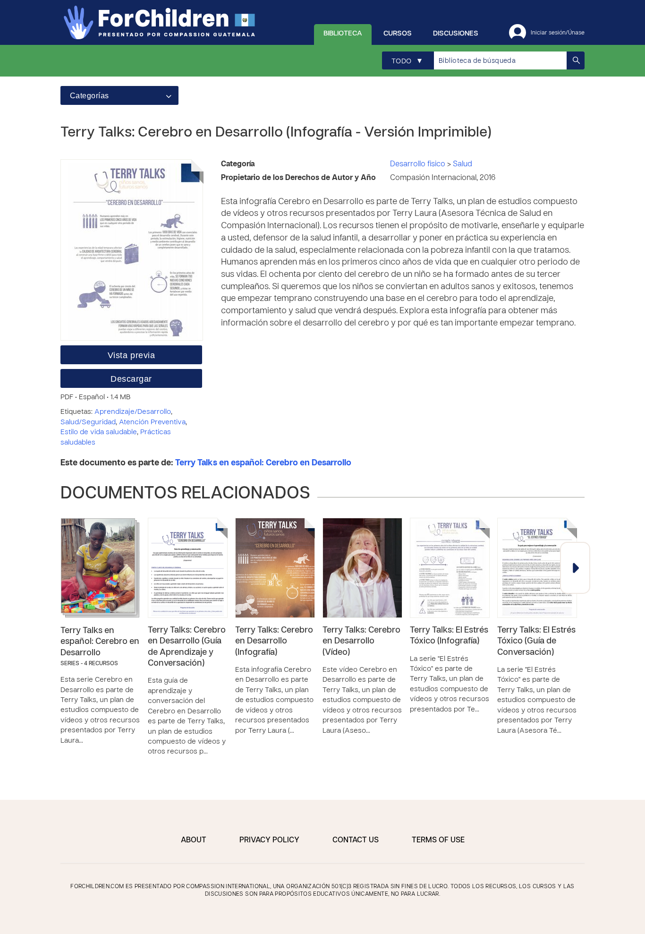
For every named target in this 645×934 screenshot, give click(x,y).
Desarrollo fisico (418, 164)
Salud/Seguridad (88, 422)
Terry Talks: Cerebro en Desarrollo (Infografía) (274, 641)
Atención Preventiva (152, 422)
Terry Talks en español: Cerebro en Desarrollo (263, 463)
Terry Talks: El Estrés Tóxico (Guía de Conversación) (536, 641)
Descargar (131, 379)
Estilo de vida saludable (98, 432)
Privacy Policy (269, 840)
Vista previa (131, 355)
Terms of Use (438, 840)
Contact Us (355, 840)
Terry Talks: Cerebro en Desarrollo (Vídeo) (361, 641)
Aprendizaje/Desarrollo (132, 412)
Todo (406, 61)
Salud (462, 164)
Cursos (397, 33)
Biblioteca (342, 33)
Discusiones (455, 33)
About (193, 840)
